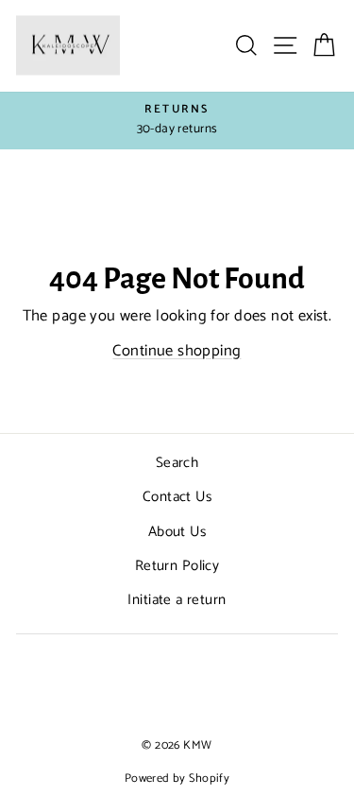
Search (177, 463)
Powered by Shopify (177, 778)
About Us (177, 532)
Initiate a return (176, 600)
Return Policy (177, 566)
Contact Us (177, 497)
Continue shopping (176, 351)
